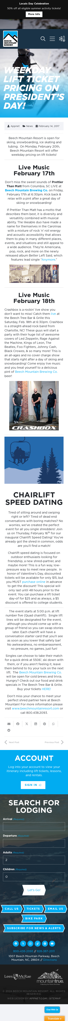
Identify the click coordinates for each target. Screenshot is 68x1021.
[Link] (52, 38)
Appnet (15, 126)
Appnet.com (38, 998)
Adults (13, 852)
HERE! (46, 689)
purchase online (33, 582)
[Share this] (17, 724)
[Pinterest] (45, 944)
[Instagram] (30, 944)
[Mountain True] (50, 977)
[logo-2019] (10, 38)
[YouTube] (52, 944)
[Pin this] (44, 724)
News (29, 126)
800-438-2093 (23, 951)
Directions (50, 959)
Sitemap (55, 998)
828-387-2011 (46, 951)
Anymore (48, 259)
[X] (23, 944)
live (53, 313)
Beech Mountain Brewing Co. (26, 190)
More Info (34, 14)
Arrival (13, 819)
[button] (43, 39)
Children (15, 869)
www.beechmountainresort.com (35, 708)
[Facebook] (16, 944)
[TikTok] (38, 944)
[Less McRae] (17, 977)
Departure (16, 835)
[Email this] (8, 724)
